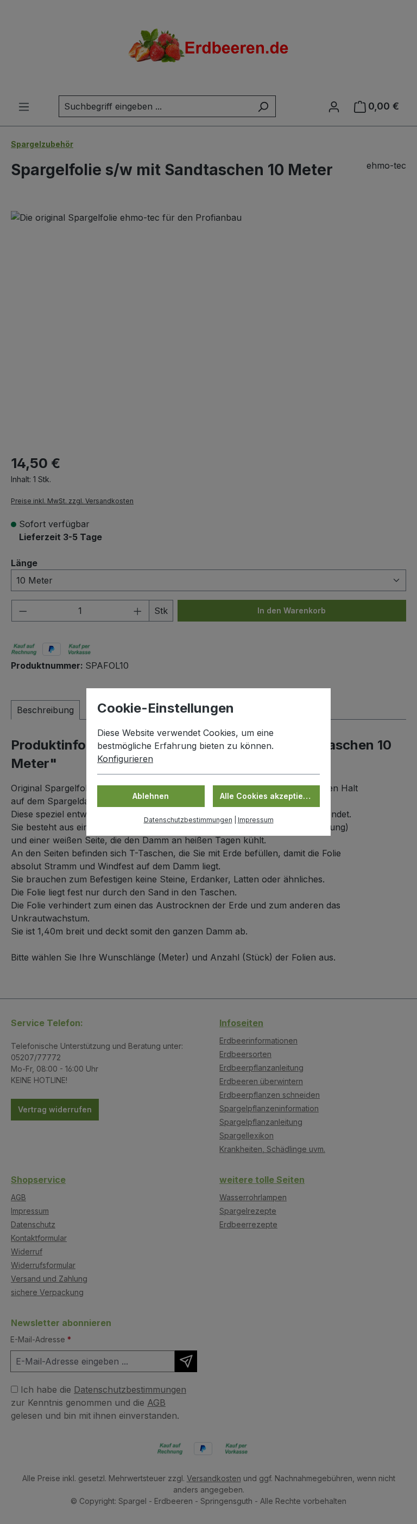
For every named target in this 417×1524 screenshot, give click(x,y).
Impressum (256, 820)
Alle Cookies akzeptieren (268, 796)
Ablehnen (150, 796)
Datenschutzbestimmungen (188, 820)
